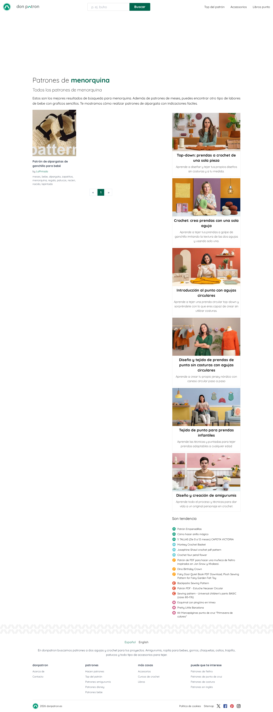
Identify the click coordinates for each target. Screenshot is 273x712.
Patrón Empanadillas (189, 529)
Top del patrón (214, 7)
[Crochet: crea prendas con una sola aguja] (206, 197)
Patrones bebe (94, 692)
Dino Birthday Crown (189, 569)
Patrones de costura (203, 681)
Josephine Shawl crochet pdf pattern (199, 549)
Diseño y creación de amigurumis (206, 495)
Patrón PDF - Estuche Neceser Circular (200, 588)
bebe (45, 176)
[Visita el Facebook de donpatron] (225, 706)
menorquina (39, 180)
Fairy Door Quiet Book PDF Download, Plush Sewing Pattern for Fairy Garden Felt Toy (208, 576)
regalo (52, 180)
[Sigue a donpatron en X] (218, 706)
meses (36, 176)
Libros (141, 681)
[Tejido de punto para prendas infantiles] (206, 407)
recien (71, 180)
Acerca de (38, 671)
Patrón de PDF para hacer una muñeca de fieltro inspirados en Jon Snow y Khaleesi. (206, 561)
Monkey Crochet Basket (191, 544)
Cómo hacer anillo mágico (192, 534)
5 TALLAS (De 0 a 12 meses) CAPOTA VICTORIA (205, 539)
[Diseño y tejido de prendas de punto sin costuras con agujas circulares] (206, 337)
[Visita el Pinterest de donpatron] (232, 706)
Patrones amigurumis (98, 681)
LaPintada (42, 171)
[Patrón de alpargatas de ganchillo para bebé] (54, 133)
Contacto (37, 676)
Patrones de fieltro (202, 671)
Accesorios (144, 671)
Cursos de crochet (149, 676)
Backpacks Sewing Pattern (193, 583)
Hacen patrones (94, 671)
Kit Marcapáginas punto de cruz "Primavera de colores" (205, 614)
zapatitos (67, 176)
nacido (36, 184)
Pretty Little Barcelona (190, 607)
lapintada (47, 184)
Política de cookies (190, 706)
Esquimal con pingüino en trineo (196, 602)
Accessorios (238, 7)
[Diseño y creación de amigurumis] (206, 472)
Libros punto (261, 7)
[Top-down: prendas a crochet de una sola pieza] (206, 132)
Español (130, 642)
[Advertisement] (136, 42)
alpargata (55, 176)
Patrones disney (94, 687)
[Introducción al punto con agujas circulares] (206, 267)
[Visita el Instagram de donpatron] (238, 706)
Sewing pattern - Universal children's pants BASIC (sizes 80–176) (206, 595)
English (143, 642)
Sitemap (209, 706)
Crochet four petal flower (192, 555)
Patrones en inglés (202, 687)
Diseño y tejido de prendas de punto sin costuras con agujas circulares (206, 364)
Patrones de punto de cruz (206, 676)
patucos (61, 180)
